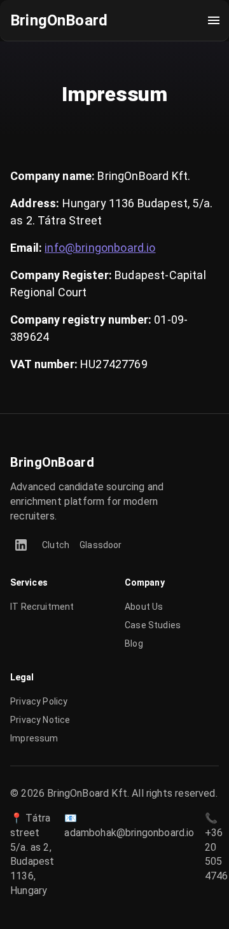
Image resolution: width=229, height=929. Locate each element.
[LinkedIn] (21, 545)
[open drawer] (213, 20)
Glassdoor (101, 545)
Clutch (55, 545)
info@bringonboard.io (100, 247)
